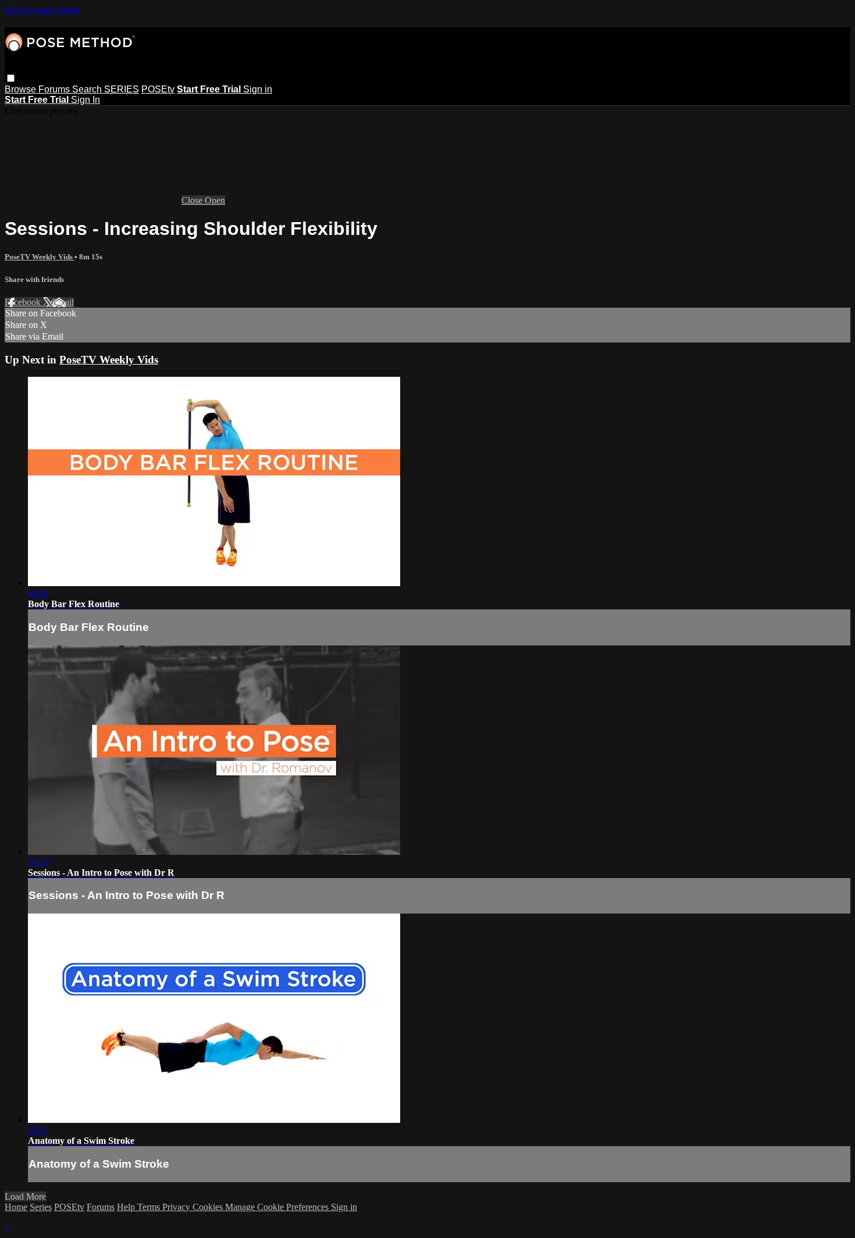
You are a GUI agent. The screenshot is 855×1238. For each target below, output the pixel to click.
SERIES (121, 89)
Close (193, 200)
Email (63, 302)
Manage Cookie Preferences (278, 1207)
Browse (21, 89)
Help (127, 1207)
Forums (55, 89)
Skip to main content (42, 10)
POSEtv (157, 89)
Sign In (85, 100)
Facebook (24, 302)
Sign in (257, 89)
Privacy (177, 1207)
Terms (149, 1207)
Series (41, 1207)
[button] (11, 78)
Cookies (209, 1207)
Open (215, 200)
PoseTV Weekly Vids (39, 256)
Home (16, 1207)
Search (88, 89)
